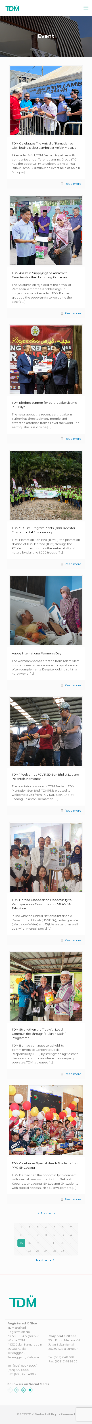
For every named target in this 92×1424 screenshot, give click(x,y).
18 (46, 1243)
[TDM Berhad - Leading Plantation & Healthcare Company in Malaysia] (39, 7)
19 (54, 1243)
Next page (44, 1260)
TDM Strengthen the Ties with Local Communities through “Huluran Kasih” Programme (39, 1034)
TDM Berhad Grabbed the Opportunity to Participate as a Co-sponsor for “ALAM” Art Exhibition (42, 904)
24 (46, 1250)
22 (29, 1250)
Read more (73, 183)
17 (38, 1243)
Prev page (48, 1213)
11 (46, 1235)
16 (29, 1243)
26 (62, 1250)
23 (38, 1250)
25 (54, 1250)
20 (62, 1243)
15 (21, 1243)
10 (37, 1235)
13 (62, 1235)
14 (70, 1235)
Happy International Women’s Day (36, 653)
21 (71, 1243)
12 (54, 1235)
